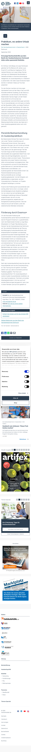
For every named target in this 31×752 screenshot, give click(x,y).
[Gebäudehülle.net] (15, 619)
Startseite (3, 716)
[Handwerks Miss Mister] (15, 628)
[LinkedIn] (17, 3)
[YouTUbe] (20, 3)
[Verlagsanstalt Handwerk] (15, 647)
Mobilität (3, 673)
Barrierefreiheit (5, 731)
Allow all (15, 398)
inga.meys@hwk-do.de (9, 301)
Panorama (4, 690)
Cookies (3, 734)
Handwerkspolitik (6, 669)
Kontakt (3, 725)
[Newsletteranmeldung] (15, 558)
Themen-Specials (6, 701)
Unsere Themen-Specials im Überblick (15, 534)
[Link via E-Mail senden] (14, 333)
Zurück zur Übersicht (16, 338)
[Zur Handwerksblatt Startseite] (6, 3)
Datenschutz (4, 728)
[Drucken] (11, 333)
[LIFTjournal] (15, 637)
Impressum (4, 719)
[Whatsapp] (8, 333)
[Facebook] (15, 3)
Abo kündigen (4, 722)
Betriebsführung (5, 665)
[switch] (26, 376)
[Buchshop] (15, 642)
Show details (22, 393)
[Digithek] (15, 653)
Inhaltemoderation (6, 737)
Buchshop (3, 740)
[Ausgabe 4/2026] (15, 472)
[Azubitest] (15, 633)
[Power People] (15, 623)
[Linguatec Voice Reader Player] (5, 36)
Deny (15, 403)
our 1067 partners (12, 351)
